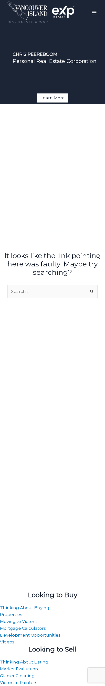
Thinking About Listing (24, 662)
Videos (7, 642)
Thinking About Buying (24, 607)
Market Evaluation (19, 668)
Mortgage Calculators (23, 628)
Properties (11, 614)
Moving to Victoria (19, 621)
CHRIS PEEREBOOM (35, 54)
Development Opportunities (30, 635)
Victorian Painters (18, 682)
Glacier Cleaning (17, 675)
